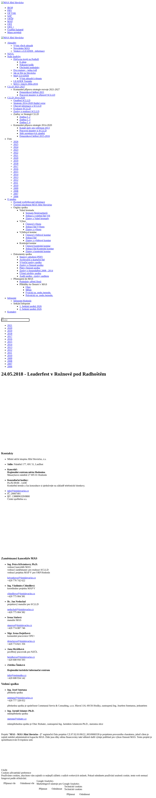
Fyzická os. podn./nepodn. (38, 292)
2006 (15, 196)
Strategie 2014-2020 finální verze (29, 103)
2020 (15, 158)
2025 (15, 144)
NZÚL (10, 53)
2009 (15, 188)
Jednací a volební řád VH (38, 215)
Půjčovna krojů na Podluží (26, 59)
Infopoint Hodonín (22, 300)
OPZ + (10, 27)
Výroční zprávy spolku (31, 262)
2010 (15, 185)
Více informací (145, 783)
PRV (9, 10)
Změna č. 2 (25, 117)
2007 (15, 193)
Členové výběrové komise (38, 235)
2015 (15, 171)
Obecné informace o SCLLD (27, 106)
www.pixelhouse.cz (14, 764)
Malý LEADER (21, 75)
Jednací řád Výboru (35, 226)
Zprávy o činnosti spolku (31, 265)
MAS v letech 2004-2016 (25, 84)
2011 (15, 182)
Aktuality (11, 42)
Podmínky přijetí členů (30, 281)
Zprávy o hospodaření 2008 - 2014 (36, 270)
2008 (15, 191)
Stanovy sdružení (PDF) (31, 257)
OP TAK (11, 13)
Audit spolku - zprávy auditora (34, 276)
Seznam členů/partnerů (37, 213)
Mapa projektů (14, 32)
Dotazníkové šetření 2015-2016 (35, 136)
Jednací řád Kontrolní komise (40, 248)
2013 (15, 177)
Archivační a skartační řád (32, 259)
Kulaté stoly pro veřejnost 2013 (35, 128)
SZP (9, 16)
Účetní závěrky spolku (30, 273)
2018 (15, 163)
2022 (15, 152)
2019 (15, 161)
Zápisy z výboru (33, 229)
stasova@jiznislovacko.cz (19, 625)
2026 (15, 141)
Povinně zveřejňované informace (29, 202)
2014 (15, 174)
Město (29, 290)
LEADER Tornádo (22, 81)
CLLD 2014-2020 (16, 97)
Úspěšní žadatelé (15, 29)
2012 (15, 180)
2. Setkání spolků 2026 (31, 309)
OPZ (9, 24)
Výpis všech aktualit (23, 45)
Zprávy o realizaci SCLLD (26, 111)
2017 (15, 166)
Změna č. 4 (25, 122)
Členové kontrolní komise (38, 246)
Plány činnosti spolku (30, 268)
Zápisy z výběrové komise (38, 240)
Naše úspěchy (14, 56)
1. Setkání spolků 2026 (31, 306)
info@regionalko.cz (16, 675)
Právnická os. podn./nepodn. (39, 295)
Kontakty (11, 311)
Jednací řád (31, 237)
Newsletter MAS (21, 48)
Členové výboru (33, 224)
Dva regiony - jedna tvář (25, 70)
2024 (15, 147)
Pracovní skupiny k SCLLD (33, 130)
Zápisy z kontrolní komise (38, 251)
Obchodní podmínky (29, 67)
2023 (15, 150)
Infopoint (11, 298)
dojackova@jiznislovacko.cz (21, 641)
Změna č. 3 (25, 119)
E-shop (23, 62)
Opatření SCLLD (21, 100)
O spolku (11, 199)
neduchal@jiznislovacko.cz (20, 609)
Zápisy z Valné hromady (37, 218)
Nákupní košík (27, 64)
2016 (15, 169)
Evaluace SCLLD (22, 108)
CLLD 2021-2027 (16, 86)
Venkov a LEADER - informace (29, 51)
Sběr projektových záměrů (32, 133)
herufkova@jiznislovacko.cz (21, 657)
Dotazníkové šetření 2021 (32, 92)
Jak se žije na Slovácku (24, 73)
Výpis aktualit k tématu (31, 78)
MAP (10, 21)
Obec (28, 287)
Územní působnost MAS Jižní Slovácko (32, 204)
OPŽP (10, 18)
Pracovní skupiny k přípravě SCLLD (37, 95)
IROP (10, 7)
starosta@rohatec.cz (17, 718)
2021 (15, 155)
